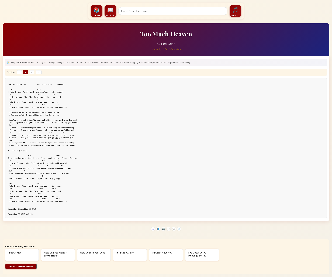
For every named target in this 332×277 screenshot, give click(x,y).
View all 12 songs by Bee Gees (21, 266)
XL (38, 72)
